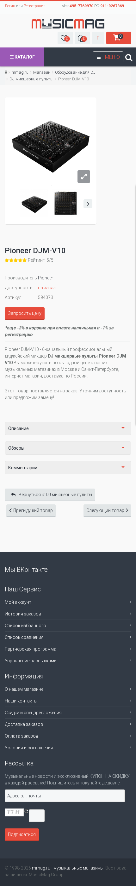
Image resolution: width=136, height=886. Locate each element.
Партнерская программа (30, 649)
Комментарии (22, 467)
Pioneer (45, 277)
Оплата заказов (21, 736)
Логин (10, 6)
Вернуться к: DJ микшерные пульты (55, 494)
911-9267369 (112, 6)
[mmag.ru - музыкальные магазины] (68, 23)
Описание (18, 428)
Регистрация (35, 6)
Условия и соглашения (29, 747)
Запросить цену (24, 313)
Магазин (41, 72)
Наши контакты (21, 700)
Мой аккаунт (18, 602)
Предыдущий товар (33, 510)
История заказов (23, 613)
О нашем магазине (24, 689)
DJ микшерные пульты (31, 79)
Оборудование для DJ (75, 72)
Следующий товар (105, 510)
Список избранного (25, 625)
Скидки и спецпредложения (33, 712)
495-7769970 (81, 6)
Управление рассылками (31, 660)
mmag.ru (20, 72)
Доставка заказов (24, 724)
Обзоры (16, 448)
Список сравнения (24, 637)
